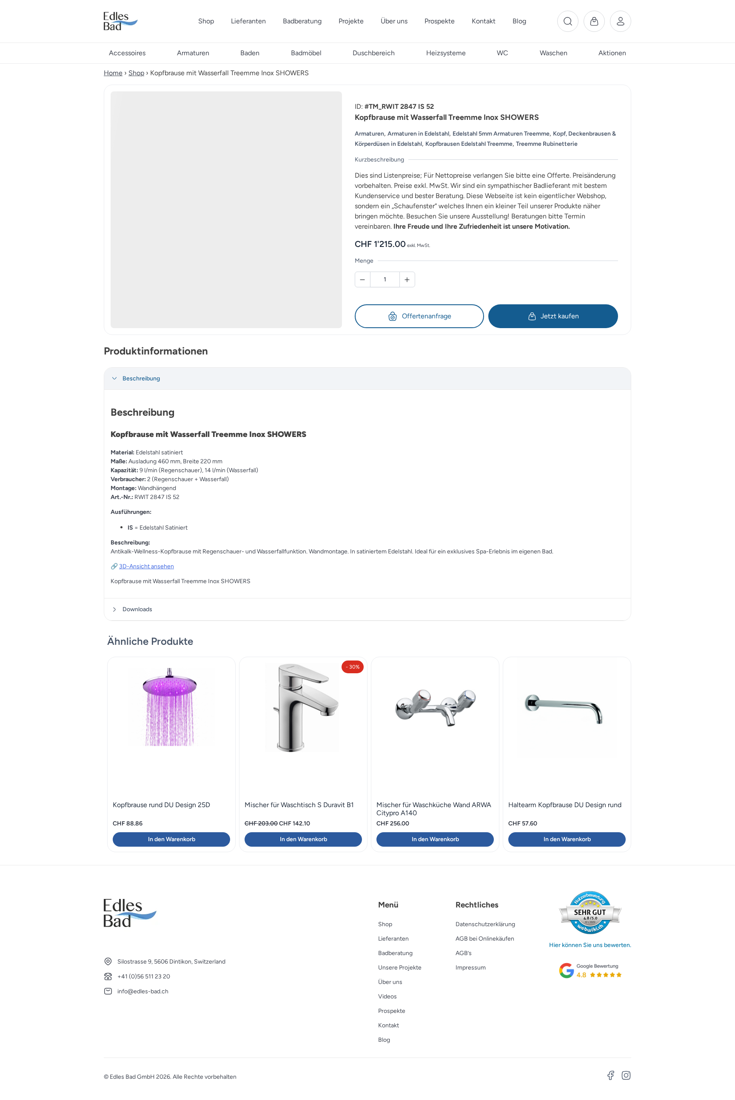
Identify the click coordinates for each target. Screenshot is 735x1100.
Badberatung (395, 953)
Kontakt (388, 1025)
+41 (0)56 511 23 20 (143, 976)
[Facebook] (611, 1076)
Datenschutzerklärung (485, 924)
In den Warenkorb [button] (171, 839)
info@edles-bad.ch (142, 991)
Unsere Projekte (400, 967)
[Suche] (567, 21)
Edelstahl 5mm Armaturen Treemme (501, 133)
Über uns (390, 982)
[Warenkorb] (594, 21)
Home (113, 73)
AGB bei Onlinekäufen (485, 938)
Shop (136, 73)
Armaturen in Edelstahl (418, 133)
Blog (384, 1039)
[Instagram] (626, 1076)
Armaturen (369, 133)
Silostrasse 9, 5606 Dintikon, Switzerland (171, 961)
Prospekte (391, 1011)
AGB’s (464, 953)
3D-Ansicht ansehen (146, 566)
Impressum (471, 967)
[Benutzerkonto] (620, 21)
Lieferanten (393, 938)
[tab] (367, 379)
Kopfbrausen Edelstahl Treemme (469, 143)
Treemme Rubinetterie (547, 143)
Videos (387, 996)
